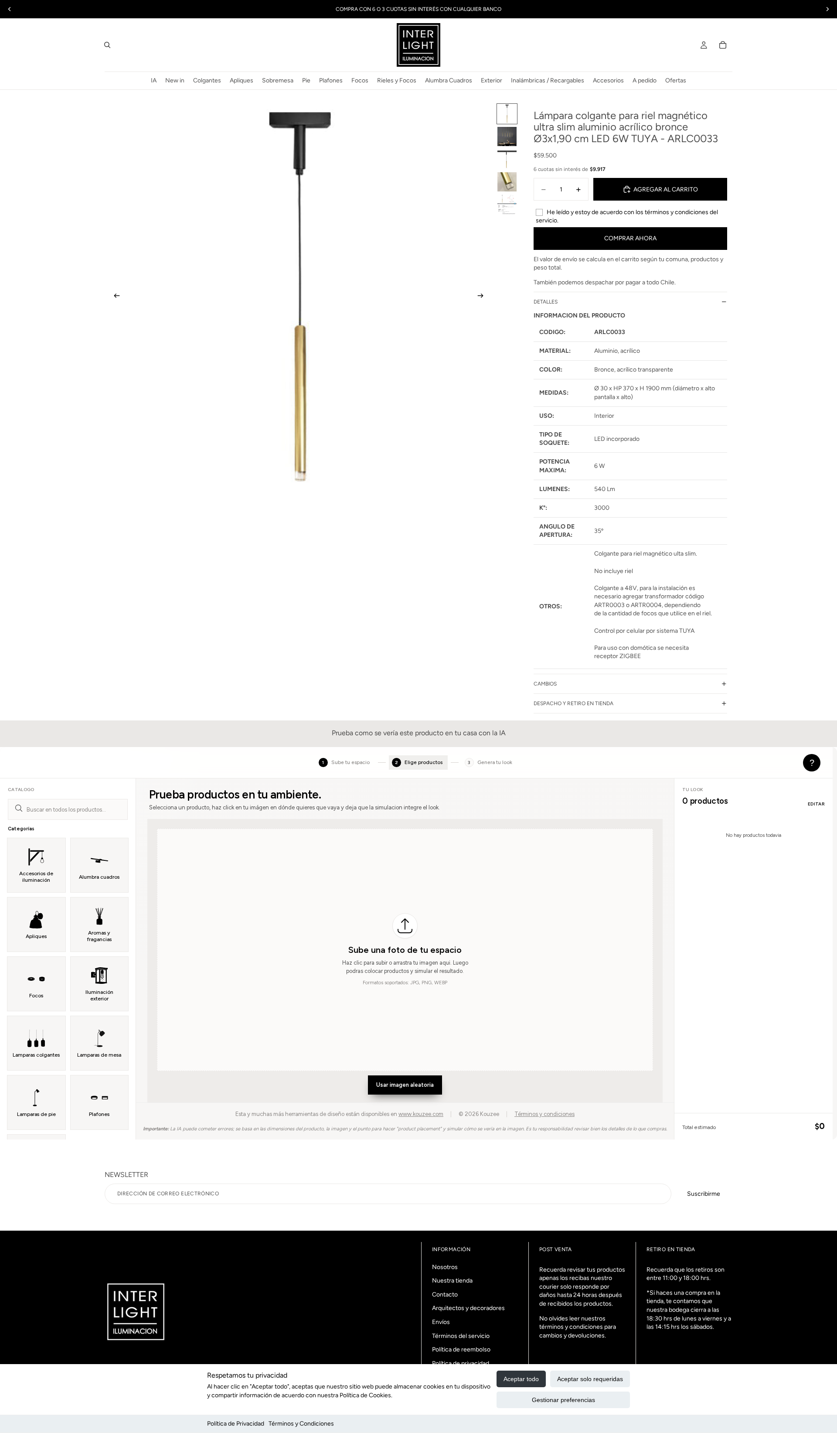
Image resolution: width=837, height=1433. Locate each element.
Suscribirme (703, 1194)
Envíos (441, 1322)
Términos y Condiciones (301, 1423)
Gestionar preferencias (563, 1399)
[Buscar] (107, 45)
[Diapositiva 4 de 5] (507, 181)
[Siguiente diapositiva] (483, 297)
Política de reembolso (461, 1349)
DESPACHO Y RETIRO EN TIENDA (573, 703)
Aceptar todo (521, 1378)
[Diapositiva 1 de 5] (507, 113)
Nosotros (445, 1267)
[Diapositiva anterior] (114, 297)
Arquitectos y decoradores (468, 1308)
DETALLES (546, 302)
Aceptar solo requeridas (590, 1378)
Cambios (545, 684)
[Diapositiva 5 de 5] (507, 204)
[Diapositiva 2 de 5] (507, 136)
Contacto (445, 1294)
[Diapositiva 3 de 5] (507, 159)
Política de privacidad (460, 1363)
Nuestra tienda (452, 1280)
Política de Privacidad (235, 1423)
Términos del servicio (461, 1336)
